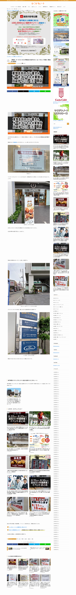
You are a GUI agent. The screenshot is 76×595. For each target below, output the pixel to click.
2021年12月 (56, 493)
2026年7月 (56, 374)
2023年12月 (56, 441)
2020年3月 (56, 538)
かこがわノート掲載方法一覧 (58, 120)
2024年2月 (56, 437)
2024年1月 (56, 439)
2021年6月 (56, 506)
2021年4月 (56, 510)
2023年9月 (56, 447)
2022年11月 (56, 469)
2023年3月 (56, 460)
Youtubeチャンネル (56, 365)
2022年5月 (56, 482)
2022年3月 (56, 486)
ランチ (56, 308)
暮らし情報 (57, 324)
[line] (64, 0)
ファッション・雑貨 (59, 306)
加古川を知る (57, 317)
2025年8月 (56, 398)
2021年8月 (56, 501)
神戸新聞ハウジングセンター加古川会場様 (60, 26)
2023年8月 (56, 450)
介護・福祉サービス (59, 313)
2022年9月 (56, 473)
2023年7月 (56, 452)
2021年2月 (56, 514)
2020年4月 (56, 536)
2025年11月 (56, 391)
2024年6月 (56, 428)
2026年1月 (56, 387)
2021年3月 (56, 512)
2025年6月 (56, 402)
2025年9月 (56, 396)
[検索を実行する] (68, 124)
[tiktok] (63, 0)
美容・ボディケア (58, 326)
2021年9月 (56, 499)
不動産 (56, 311)
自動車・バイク (58, 330)
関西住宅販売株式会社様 (57, 41)
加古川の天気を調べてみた (57, 127)
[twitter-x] (60, 0)
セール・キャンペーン (59, 304)
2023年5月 (56, 456)
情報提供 (15, 142)
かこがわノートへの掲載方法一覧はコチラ (18, 527)
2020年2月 (56, 540)
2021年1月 (56, 517)
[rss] (65, 0)
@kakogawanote (56, 346)
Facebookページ (56, 358)
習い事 (56, 328)
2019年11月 (56, 547)
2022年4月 (56, 484)
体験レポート (57, 315)
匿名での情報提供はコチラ (14, 530)
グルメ (57, 302)
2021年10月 (56, 497)
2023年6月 (56, 454)
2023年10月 (56, 445)
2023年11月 (56, 443)
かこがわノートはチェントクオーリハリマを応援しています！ (61, 102)
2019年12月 (56, 545)
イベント (57, 300)
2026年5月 (56, 378)
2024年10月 (56, 419)
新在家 (26, 538)
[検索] (68, 0)
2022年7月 (56, 478)
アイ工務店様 (55, 56)
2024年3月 (56, 434)
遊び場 (56, 332)
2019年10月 (56, 549)
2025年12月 (56, 389)
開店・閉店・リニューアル (11, 63)
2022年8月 (56, 476)
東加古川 (29, 538)
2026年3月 (56, 383)
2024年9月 (56, 421)
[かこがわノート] (38, 3)
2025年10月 (56, 393)
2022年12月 (56, 467)
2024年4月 (56, 432)
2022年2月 (56, 489)
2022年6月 (56, 480)
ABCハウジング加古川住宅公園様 (58, 71)
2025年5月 (56, 404)
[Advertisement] (29, 101)
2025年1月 (56, 413)
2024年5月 (56, 430)
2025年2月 (56, 411)
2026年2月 (56, 385)
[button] (12, 91)
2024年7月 (56, 426)
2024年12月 (56, 415)
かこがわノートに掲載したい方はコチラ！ (15, 56)
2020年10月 (56, 523)
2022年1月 (56, 491)
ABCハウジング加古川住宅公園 (12, 10)
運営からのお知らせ (59, 334)
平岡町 (22, 538)
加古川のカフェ (55, 128)
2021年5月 (56, 508)
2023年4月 (56, 458)
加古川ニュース (58, 319)
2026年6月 (56, 376)
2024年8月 (56, 424)
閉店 (32, 538)
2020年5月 (56, 534)
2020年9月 (56, 525)
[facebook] (59, 0)
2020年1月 (56, 543)
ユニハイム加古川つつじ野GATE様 (59, 86)
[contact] (67, 0)
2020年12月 (56, 519)
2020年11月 (56, 521)
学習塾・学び (57, 321)
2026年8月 (56, 372)
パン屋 (19, 538)
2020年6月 (56, 532)
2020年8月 (56, 527)
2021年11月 (56, 495)
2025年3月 (56, 409)
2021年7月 (56, 504)
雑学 (56, 339)
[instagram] (61, 0)
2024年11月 (56, 417)
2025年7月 (56, 400)
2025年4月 (56, 406)
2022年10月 (56, 471)
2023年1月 (56, 465)
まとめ (56, 298)
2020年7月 (56, 530)
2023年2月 (56, 463)
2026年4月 (56, 380)
